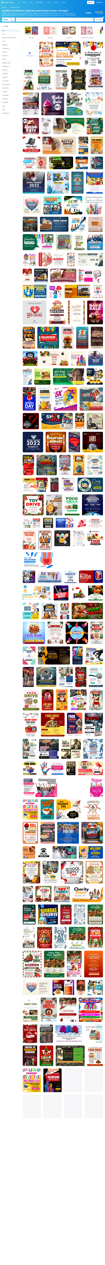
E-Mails (11, 19)
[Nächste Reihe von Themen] (103, 31)
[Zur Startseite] (6, 2)
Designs (5, 19)
